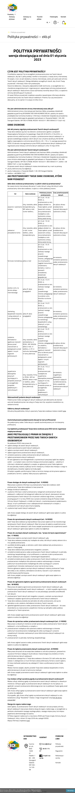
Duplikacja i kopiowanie (59, 775)
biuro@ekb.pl (46, 744)
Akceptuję (70, 790)
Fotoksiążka (54, 17)
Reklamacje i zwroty (59, 756)
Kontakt (63, 17)
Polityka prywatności (59, 745)
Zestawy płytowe (12, 18)
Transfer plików (40, 18)
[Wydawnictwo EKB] (12, 12)
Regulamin (59, 751)
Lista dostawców (61, 781)
